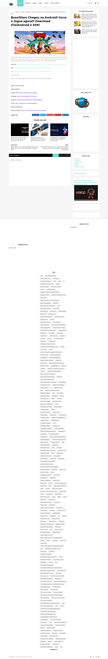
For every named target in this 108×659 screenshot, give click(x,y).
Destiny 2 (43, 368)
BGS (58, 305)
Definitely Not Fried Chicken (56, 363)
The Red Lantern (45, 597)
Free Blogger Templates (26, 656)
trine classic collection (60, 622)
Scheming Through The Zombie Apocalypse (52, 546)
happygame (61, 431)
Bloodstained (44, 311)
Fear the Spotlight (45, 401)
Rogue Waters (56, 532)
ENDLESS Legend (45, 393)
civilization (43, 341)
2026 (59, 281)
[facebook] (87, 3)
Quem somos (52, 521)
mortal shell (62, 491)
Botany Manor (52, 314)
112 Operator (56, 278)
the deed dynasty (45, 586)
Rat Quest (57, 526)
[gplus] (93, 657)
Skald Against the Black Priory (53, 548)
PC (59, 516)
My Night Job (58, 494)
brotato (52, 319)
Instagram (77, 160)
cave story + (44, 335)
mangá (50, 483)
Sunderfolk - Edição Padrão (48, 570)
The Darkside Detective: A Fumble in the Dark (52, 584)
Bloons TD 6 (53, 311)
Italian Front (60, 453)
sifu (41, 548)
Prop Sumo (43, 521)
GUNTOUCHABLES (59, 428)
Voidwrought (44, 636)
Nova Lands (43, 505)
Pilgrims (64, 516)
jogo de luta (44, 458)
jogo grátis (53, 458)
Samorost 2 (43, 543)
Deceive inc (44, 363)
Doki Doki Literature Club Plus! (48, 382)
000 (42, 275)
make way (43, 483)
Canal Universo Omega (59, 327)
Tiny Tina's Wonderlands (47, 606)
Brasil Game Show (59, 316)
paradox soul (44, 516)
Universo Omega (79, 166)
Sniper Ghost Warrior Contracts (48, 556)
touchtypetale (44, 619)
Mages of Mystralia (45, 480)
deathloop (58, 360)
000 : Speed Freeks (50, 275)
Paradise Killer (56, 513)
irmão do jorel (62, 450)
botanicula (43, 314)
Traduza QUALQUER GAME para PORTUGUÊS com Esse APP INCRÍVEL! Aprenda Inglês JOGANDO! (89, 24)
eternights (54, 395)
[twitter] (91, 3)
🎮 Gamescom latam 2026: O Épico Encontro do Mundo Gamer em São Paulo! (19, 139)
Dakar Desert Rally (55, 355)
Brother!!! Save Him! (46, 322)
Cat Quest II (60, 333)
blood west (56, 308)
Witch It (50, 641)
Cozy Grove (44, 349)
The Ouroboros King (46, 592)
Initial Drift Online (45, 447)
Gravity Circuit (56, 425)
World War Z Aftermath (46, 646)
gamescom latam (45, 412)
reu (51, 529)
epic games (60, 393)
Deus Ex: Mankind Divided (54, 371)
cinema (49, 338)
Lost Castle (57, 475)
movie (42, 494)
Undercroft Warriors (46, 630)
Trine (50, 622)
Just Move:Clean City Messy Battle (49, 466)
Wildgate (43, 641)
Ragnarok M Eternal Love (47, 524)
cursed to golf (44, 355)
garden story (56, 412)
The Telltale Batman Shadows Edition (50, 603)
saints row (55, 540)
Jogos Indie (61, 458)
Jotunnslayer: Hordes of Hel (48, 461)
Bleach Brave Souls (45, 308)
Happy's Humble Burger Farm (48, 431)
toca (56, 606)
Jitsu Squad (57, 456)
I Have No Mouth (55, 442)
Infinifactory (55, 445)
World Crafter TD (58, 641)
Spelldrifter (43, 562)
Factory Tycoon (45, 398)
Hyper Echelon (44, 442)
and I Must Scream (56, 286)
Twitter (76, 165)
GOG (54, 423)
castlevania (43, 333)
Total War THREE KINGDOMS (48, 614)
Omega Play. (44, 510)
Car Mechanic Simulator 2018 (48, 330)
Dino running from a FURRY (48, 374)
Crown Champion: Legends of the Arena (51, 352)
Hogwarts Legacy (45, 439)
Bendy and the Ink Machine (48, 305)
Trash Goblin (44, 622)
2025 (54, 281)
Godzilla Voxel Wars (46, 423)
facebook (67, 155)
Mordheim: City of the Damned (49, 491)
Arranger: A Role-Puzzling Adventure (50, 292)
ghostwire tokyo (45, 417)
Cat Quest (51, 333)
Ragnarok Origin (60, 524)
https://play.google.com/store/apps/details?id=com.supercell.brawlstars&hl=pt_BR (41, 64)
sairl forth (63, 540)
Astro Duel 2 (44, 297)
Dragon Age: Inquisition (58, 385)
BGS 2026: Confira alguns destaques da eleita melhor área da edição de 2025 (85, 182)
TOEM (61, 606)
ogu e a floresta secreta (47, 507)
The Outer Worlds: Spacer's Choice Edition (51, 595)
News (64, 496)
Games (40, 3)
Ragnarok (61, 521)
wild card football (60, 638)
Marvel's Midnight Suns (60, 483)
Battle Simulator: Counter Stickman (50, 300)
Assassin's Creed (45, 295)
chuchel (43, 338)
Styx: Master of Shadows (47, 565)
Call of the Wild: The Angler (58, 324)
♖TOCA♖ (46, 3)
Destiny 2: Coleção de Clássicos (56, 368)
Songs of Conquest (46, 559)
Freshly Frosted (44, 409)
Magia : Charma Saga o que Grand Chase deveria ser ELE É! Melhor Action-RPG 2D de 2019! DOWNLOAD (89, 17)
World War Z (56, 644)
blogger (55, 155)
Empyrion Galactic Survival (52, 390)
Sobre (60, 556)
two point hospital (60, 625)
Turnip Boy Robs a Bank (47, 625)
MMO (42, 488)
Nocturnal (56, 502)
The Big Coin (58, 578)
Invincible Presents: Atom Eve (48, 450)
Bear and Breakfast (46, 303)
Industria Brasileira (45, 445)
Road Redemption (45, 532)
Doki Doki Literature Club (47, 379)
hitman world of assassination (57, 436)
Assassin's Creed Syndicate (58, 295)
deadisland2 (44, 357)
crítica (50, 349)
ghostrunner (53, 415)
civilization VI (52, 341)
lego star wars (44, 472)
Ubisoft (42, 627)
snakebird (51, 551)
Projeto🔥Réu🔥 (55, 3)
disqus (61, 155)
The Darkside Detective (60, 581)
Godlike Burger (55, 420)
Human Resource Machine (59, 439)
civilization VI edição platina (48, 344)
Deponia (64, 365)
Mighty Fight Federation (60, 485)
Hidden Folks (44, 436)
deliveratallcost (55, 365)
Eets (42, 390)
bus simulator (56, 322)
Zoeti (56, 646)
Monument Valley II (57, 488)
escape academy (45, 395)
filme (56, 404)
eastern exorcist (58, 387)
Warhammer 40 (54, 636)
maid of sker (56, 480)
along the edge (45, 286)
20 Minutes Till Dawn (46, 281)
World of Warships (45, 644)
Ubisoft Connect (51, 627)
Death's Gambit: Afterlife (47, 360)
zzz (61, 646)
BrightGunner (44, 319)
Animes (34, 3)
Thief (63, 603)
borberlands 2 (62, 311)
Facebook (77, 159)
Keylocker (54, 469)
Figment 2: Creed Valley (47, 404)
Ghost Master (44, 415)
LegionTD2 (62, 469)
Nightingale (52, 499)
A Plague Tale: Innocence (47, 284)
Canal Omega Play (45, 327)
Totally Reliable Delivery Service (49, 617)
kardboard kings (45, 469)
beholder (55, 303)
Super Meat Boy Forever (47, 573)
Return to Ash (44, 529)
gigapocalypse (44, 420)
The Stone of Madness (46, 600)
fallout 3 (59, 398)
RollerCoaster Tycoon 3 (47, 535)
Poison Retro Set (45, 518)
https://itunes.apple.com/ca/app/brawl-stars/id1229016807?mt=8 (33, 71)
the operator (54, 589)
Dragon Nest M (44, 387)
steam (50, 562)
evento (62, 395)
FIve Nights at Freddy (46, 406)
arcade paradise (50, 289)
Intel (53, 447)
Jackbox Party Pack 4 (46, 456)
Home (20, 3)
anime (42, 289)
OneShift (52, 510)
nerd (53, 496)
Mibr (50, 485)
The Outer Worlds (58, 592)
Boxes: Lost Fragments (46, 316)
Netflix (59, 496)
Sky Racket (43, 551)
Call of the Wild (45, 324)
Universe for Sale (57, 630)
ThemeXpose (17, 656)
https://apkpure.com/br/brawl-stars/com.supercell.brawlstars (32, 68)
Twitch (76, 163)
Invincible (59, 447)
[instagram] (89, 3)
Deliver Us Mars (44, 365)
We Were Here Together (47, 638)
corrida (62, 346)
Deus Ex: (43, 371)
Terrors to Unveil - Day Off (57, 576)
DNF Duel (59, 376)
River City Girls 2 (59, 529)
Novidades (27, 3)
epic (53, 393)
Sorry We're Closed (58, 559)
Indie (63, 442)
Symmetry (58, 573)
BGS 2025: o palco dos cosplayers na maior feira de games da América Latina (38, 139)
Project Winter (55, 518)
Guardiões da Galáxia (46, 428)
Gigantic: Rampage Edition (58, 417)
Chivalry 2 (62, 335)
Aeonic (58, 284)
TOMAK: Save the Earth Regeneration (50, 608)
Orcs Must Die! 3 (61, 510)
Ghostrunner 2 (62, 415)
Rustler (42, 540)
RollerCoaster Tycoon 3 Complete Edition (51, 537)
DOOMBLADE (62, 382)
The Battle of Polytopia (46, 578)
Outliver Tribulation (45, 513)
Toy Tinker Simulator (56, 619)
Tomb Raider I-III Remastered (48, 611)
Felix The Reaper (57, 401)
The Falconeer (56, 586)
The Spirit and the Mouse (58, 597)
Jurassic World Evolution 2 (47, 464)
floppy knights (58, 406)
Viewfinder (62, 633)
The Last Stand (44, 589)
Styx (56, 562)
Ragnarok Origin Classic (47, 526)
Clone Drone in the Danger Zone (49, 346)
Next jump (43, 499)
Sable (48, 540)
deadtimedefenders (55, 357)
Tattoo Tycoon (44, 576)
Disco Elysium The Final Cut (47, 376)
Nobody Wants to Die (46, 502)
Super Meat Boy (61, 570)
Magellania (52, 477)
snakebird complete (46, 554)
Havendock (44, 434)
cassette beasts (62, 330)
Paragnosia (53, 516)
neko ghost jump (45, 496)
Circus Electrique (58, 338)
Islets (53, 453)
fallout (53, 398)
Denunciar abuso (80, 173)
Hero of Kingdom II (54, 434)
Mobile (17, 12)
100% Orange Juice (45, 278)
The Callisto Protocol (46, 581)
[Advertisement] (86, 63)
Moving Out (49, 494)
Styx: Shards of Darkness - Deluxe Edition (51, 567)
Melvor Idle (43, 485)
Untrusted (54, 633)
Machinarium (44, 477)
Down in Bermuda (45, 385)
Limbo (52, 472)
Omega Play (77, 162)
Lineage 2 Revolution (46, 475)
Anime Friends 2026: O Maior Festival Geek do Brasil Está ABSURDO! (89, 31)
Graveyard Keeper (45, 425)
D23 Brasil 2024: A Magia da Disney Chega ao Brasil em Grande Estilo (57, 139)
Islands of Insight (45, 453)
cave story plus (54, 335)
